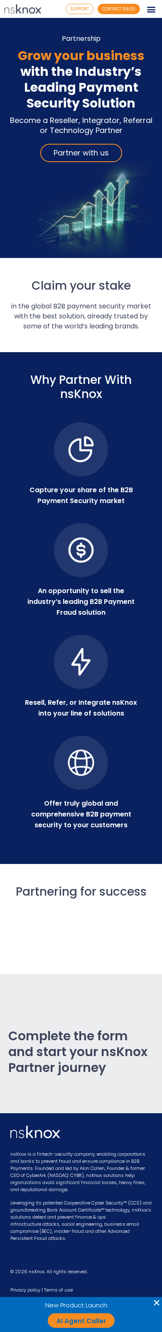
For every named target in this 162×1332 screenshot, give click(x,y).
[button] (151, 9)
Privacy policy (25, 1290)
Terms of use (58, 1290)
